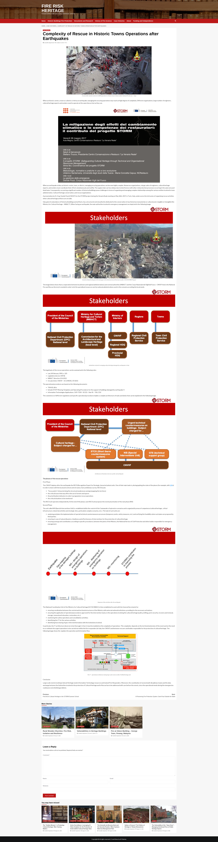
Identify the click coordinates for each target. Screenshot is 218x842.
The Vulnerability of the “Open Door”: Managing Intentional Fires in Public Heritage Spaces (163, 826)
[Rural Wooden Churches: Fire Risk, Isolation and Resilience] (58, 718)
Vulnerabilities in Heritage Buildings (91, 731)
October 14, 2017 (60, 42)
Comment (46, 755)
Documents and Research (83, 21)
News (44, 21)
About (129, 21)
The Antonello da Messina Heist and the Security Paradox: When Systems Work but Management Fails (108, 826)
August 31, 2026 (58, 830)
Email (111, 778)
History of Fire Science (103, 21)
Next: (155, 695)
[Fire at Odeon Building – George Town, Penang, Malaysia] (126, 718)
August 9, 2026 (167, 830)
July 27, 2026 (57, 735)
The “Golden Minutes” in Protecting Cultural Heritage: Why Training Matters (53, 826)
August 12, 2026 (140, 829)
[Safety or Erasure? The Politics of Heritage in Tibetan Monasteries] (136, 814)
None (126, 820)
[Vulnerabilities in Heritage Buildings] (92, 718)
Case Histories (119, 21)
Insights (45, 820)
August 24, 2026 (85, 830)
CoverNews (114, 839)
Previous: (61, 695)
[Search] (175, 20)
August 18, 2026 (112, 830)
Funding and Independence (143, 21)
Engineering (73, 820)
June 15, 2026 (92, 733)
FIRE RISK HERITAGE (53, 8)
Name (45, 778)
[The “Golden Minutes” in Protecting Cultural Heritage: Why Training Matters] (55, 814)
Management (51, 820)
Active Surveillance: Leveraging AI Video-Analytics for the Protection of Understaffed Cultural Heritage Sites (81, 826)
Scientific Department (49, 42)
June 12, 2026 (126, 735)
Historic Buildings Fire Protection (60, 21)
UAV (171, 485)
